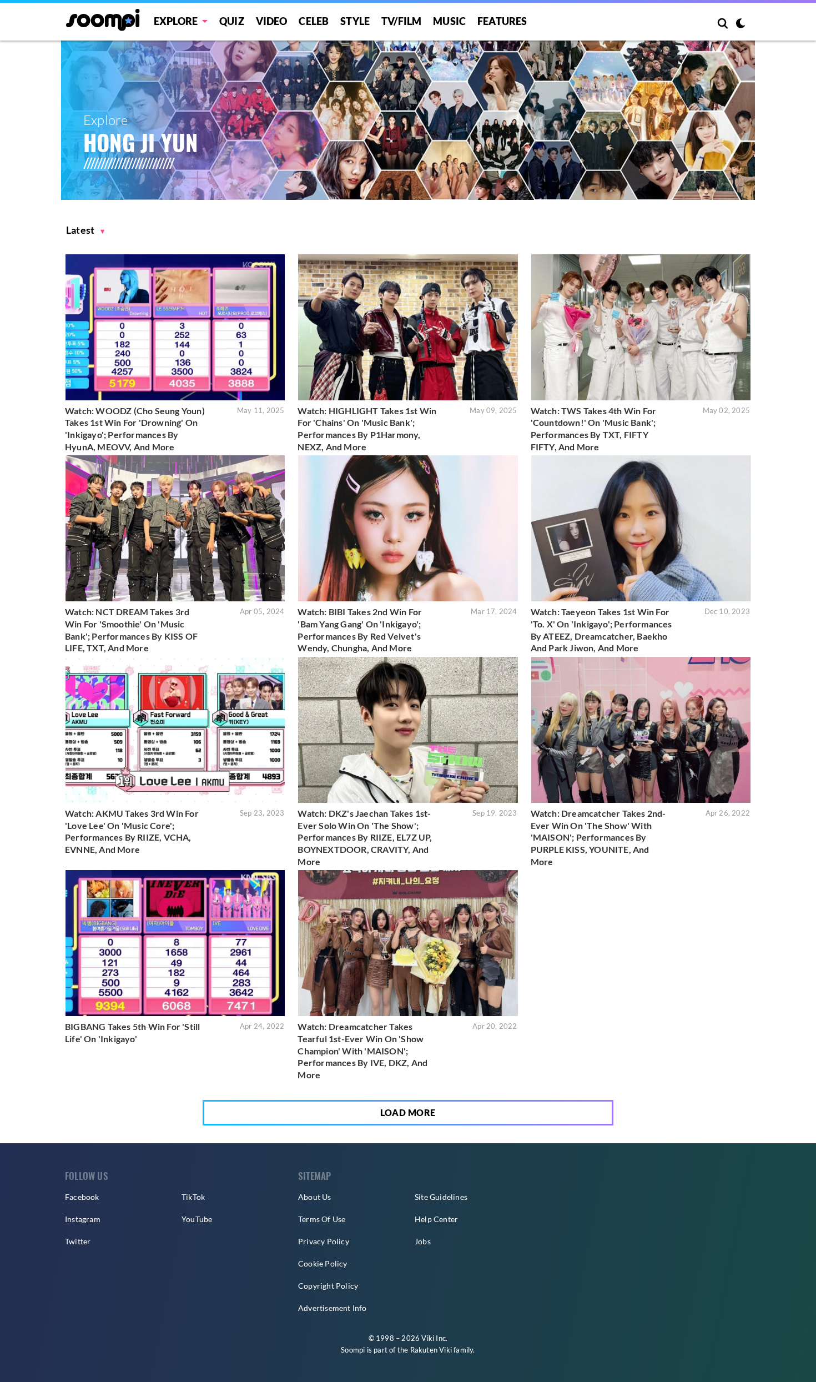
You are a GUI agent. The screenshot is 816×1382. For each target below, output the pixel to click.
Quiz (231, 21)
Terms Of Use (321, 1219)
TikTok (193, 1197)
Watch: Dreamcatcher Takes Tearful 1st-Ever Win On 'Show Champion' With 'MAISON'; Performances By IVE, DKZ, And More (362, 1050)
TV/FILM (401, 21)
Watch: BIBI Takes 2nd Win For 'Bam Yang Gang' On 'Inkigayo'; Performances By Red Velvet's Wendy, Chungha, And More (360, 629)
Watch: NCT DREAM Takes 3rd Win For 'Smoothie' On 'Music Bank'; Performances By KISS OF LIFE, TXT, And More (131, 629)
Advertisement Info (332, 1308)
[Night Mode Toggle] (740, 24)
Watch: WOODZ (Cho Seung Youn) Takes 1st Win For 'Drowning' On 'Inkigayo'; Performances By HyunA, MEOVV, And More (135, 428)
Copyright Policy (328, 1285)
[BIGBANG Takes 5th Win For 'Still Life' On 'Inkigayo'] (175, 943)
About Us (314, 1197)
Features (502, 21)
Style (355, 21)
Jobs (423, 1241)
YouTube (197, 1219)
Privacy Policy (323, 1241)
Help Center (436, 1219)
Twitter (77, 1241)
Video (272, 21)
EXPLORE (176, 21)
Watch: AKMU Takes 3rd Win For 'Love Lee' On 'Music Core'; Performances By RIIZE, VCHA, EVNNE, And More (132, 831)
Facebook (82, 1197)
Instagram (82, 1219)
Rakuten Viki (431, 1349)
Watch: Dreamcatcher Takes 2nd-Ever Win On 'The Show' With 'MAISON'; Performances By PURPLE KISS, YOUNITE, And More (598, 837)
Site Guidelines (441, 1197)
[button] (85, 230)
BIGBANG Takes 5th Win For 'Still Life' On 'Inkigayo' (132, 1032)
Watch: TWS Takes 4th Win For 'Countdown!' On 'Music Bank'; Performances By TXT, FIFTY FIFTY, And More (594, 428)
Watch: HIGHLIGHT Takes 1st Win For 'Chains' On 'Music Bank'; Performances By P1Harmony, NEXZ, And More (367, 428)
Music (449, 21)
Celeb (314, 21)
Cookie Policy (322, 1263)
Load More (408, 1112)
